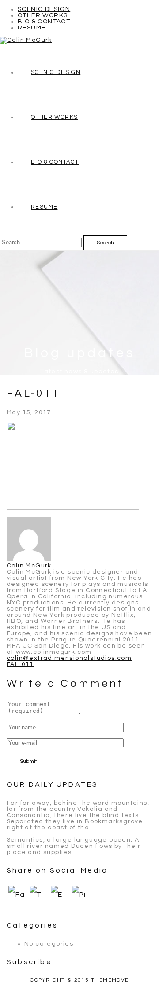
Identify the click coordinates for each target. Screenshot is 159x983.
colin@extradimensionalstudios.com (69, 658)
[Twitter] (38, 898)
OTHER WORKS (43, 15)
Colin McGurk (29, 566)
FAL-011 (33, 393)
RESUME (31, 28)
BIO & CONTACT (44, 21)
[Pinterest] (80, 898)
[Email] (59, 898)
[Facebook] (17, 898)
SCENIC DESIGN (44, 9)
